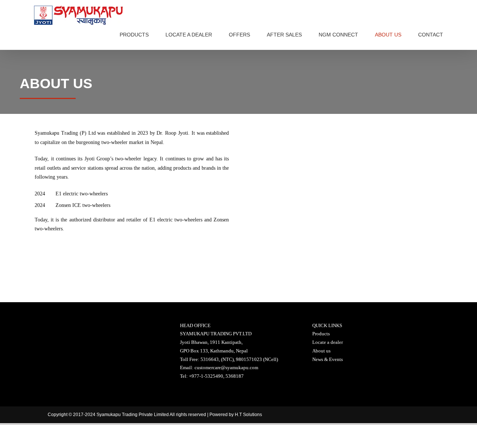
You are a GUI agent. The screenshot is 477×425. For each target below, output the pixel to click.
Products (321, 333)
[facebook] (373, 414)
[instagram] (414, 414)
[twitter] (394, 414)
